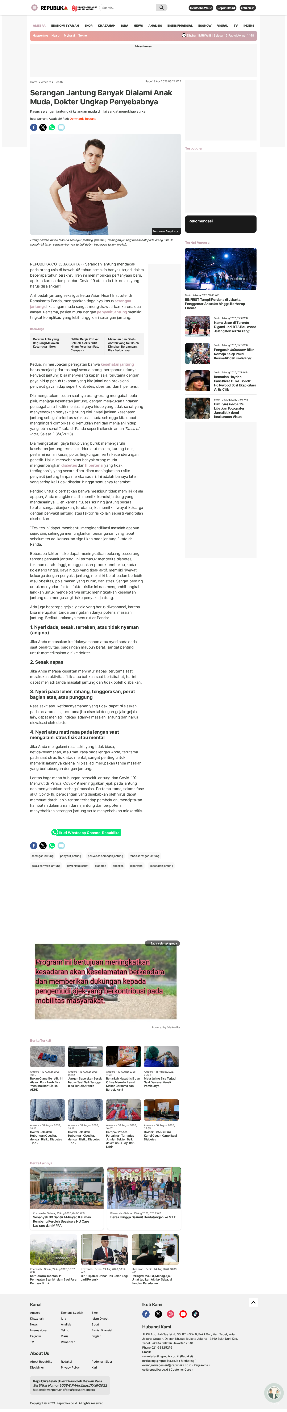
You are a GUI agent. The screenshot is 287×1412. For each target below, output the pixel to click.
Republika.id (226, 8)
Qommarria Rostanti (83, 118)
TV (236, 25)
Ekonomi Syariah (65, 25)
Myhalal (69, 35)
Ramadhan (68, 1342)
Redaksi (66, 1361)
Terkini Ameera (197, 242)
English (96, 1336)
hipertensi (94, 465)
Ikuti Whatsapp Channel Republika (89, 833)
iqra (124, 25)
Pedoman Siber (102, 1361)
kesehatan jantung (117, 364)
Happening (40, 35)
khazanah (106, 25)
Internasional (38, 1330)
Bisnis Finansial (180, 25)
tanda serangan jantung (144, 856)
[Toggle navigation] (34, 7)
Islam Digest (100, 1318)
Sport (95, 1324)
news (138, 25)
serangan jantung (43, 856)
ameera (39, 25)
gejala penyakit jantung (46, 865)
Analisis (66, 1324)
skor (88, 25)
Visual (65, 1336)
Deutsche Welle (201, 8)
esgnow (205, 25)
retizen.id (247, 8)
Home (34, 82)
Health (56, 35)
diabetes (69, 465)
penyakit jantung (112, 312)
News (34, 1324)
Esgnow (35, 1336)
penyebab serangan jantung (105, 856)
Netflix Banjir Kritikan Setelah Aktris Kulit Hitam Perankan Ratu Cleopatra (85, 344)
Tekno (82, 35)
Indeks (249, 25)
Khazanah (36, 1318)
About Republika (41, 1361)
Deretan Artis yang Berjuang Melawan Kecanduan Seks (46, 342)
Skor (95, 1312)
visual (222, 25)
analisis (155, 25)
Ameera (46, 82)
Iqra (63, 1318)
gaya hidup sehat (77, 865)
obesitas (118, 865)
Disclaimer (37, 1367)
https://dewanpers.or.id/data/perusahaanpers (64, 1389)
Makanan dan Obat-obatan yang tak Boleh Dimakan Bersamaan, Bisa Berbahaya (123, 344)
